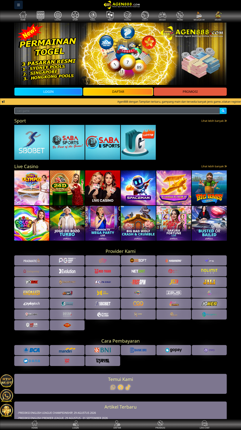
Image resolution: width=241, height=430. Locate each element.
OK (120, 264)
